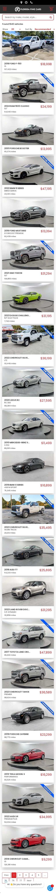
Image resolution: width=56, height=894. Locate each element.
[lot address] (22, 2)
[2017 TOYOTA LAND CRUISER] (28, 633)
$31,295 (46, 610)
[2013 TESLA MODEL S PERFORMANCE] (28, 756)
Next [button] (29, 880)
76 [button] (13, 880)
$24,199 (46, 106)
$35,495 (45, 527)
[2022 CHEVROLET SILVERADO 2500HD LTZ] (28, 339)
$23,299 (46, 734)
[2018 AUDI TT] (28, 551)
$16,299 (46, 774)
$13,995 (46, 149)
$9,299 (46, 859)
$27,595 (46, 400)
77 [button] (20, 880)
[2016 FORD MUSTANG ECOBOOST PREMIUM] (28, 212)
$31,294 (46, 273)
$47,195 (46, 189)
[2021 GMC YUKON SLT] (28, 255)
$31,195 (46, 316)
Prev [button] (6, 875)
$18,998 (46, 64)
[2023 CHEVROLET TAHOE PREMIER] (28, 673)
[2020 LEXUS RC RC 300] (28, 382)
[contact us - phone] (32, 2)
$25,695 (45, 570)
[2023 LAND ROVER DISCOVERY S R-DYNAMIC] (28, 591)
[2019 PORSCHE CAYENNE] (28, 716)
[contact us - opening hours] (27, 2)
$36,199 (46, 358)
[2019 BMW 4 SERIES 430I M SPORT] (28, 466)
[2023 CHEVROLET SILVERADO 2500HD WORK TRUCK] (28, 509)
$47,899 (46, 652)
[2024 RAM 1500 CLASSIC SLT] (28, 87)
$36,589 (46, 692)
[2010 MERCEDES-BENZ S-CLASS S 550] (28, 424)
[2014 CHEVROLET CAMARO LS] (28, 840)
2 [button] (19, 875)
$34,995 (45, 817)
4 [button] (32, 875)
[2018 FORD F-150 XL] (28, 45)
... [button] (45, 875)
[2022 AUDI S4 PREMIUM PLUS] (28, 798)
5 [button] (38, 875)
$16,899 (46, 485)
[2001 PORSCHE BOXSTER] (28, 130)
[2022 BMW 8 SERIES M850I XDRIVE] (28, 170)
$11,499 (46, 443)
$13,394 (46, 231)
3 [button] (26, 875)
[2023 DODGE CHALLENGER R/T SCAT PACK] (28, 297)
